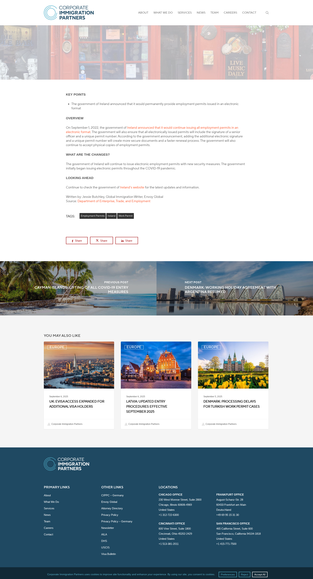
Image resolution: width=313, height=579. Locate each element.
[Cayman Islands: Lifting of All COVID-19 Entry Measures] (78, 288)
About (47, 495)
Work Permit (125, 216)
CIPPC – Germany (112, 495)
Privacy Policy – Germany (116, 521)
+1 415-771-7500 (226, 543)
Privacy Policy (109, 514)
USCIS (105, 547)
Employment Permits (93, 216)
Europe (156, 69)
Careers (48, 527)
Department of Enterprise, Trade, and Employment (114, 201)
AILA (104, 534)
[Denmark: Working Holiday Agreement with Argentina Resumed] (234, 288)
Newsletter (107, 527)
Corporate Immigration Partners (66, 424)
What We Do (51, 501)
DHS (104, 540)
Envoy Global (109, 501)
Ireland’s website (132, 187)
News (47, 514)
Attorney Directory (112, 508)
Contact (48, 534)
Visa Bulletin (108, 553)
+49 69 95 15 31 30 (227, 514)
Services (49, 508)
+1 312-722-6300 (169, 514)
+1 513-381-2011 (169, 543)
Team (47, 521)
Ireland (111, 216)
